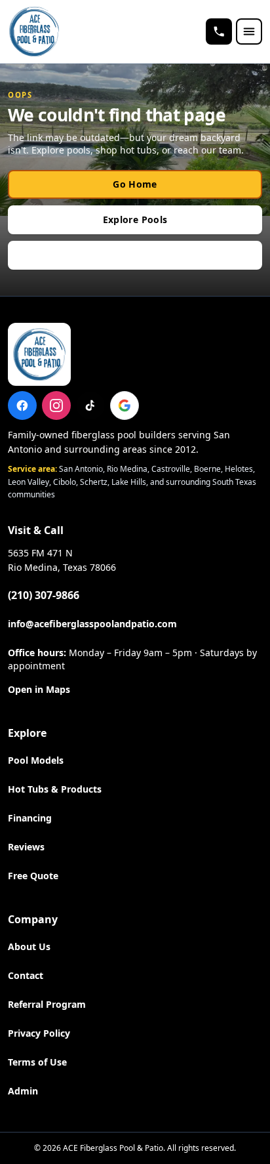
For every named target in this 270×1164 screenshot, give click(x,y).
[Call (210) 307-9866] (219, 31)
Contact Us (135, 255)
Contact (25, 975)
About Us (29, 946)
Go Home (135, 184)
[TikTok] (90, 405)
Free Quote (33, 875)
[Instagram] (56, 405)
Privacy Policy (39, 1033)
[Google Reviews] (124, 405)
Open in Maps (39, 689)
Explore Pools (135, 219)
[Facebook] (22, 405)
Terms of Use (37, 1062)
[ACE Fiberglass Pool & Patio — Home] (34, 31)
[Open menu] (249, 31)
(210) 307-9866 (43, 595)
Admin (23, 1091)
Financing (30, 818)
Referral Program (47, 1004)
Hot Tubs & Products (55, 789)
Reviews (26, 847)
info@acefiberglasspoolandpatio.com (92, 623)
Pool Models (36, 760)
